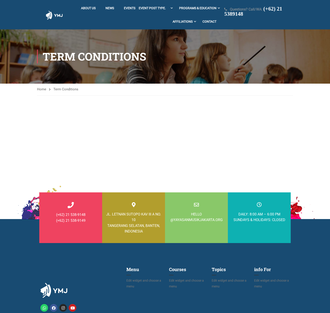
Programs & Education (197, 8)
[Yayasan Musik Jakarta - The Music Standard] (54, 15)
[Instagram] (63, 308)
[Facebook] (53, 308)
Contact (209, 21)
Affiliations (183, 21)
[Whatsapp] (44, 308)
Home (41, 89)
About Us (88, 8)
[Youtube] (72, 308)
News (110, 8)
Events (145, 8)
